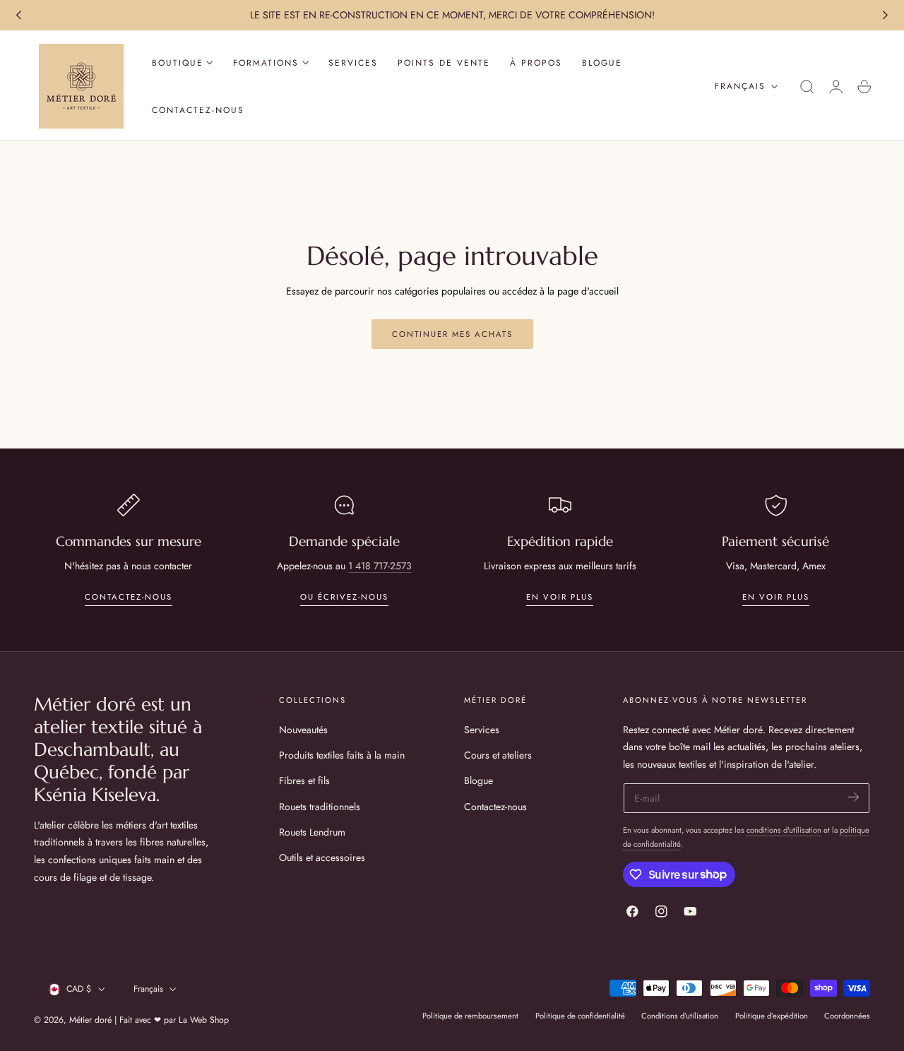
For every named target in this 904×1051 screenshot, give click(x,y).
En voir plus (559, 596)
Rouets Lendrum (312, 831)
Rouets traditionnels (319, 806)
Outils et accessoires (322, 857)
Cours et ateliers (498, 755)
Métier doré (90, 1020)
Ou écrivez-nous (344, 596)
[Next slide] (885, 15)
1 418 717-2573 (380, 566)
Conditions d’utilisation (679, 1015)
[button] (807, 87)
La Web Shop (204, 1020)
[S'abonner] (853, 797)
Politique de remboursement (470, 1015)
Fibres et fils (304, 780)
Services (481, 730)
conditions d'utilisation (784, 830)
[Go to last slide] (18, 15)
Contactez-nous (128, 596)
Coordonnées (847, 1015)
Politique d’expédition (771, 1015)
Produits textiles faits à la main (342, 755)
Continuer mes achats (452, 334)
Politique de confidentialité (580, 1015)
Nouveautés (303, 730)
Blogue (478, 780)
